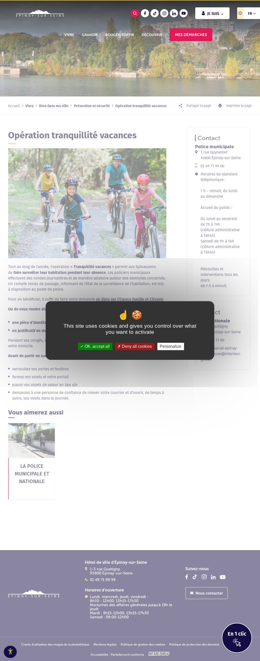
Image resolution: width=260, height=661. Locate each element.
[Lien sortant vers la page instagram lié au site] (164, 13)
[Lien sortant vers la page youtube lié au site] (184, 13)
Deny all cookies (136, 346)
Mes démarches (191, 34)
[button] (69, 35)
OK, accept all (97, 346)
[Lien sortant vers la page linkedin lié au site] (174, 13)
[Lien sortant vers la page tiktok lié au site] (155, 13)
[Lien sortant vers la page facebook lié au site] (145, 13)
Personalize (170, 346)
